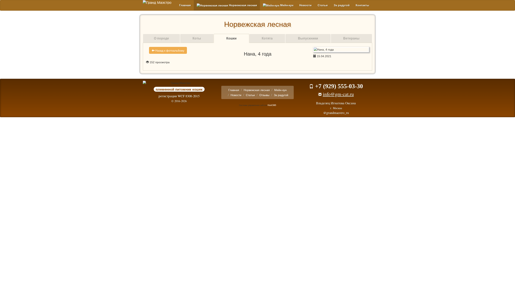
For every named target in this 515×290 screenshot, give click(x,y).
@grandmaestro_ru (336, 112)
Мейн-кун (286, 5)
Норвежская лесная (243, 5)
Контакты (362, 5)
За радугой (342, 5)
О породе (161, 38)
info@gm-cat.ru (338, 94)
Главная (185, 5)
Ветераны (351, 38)
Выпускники (308, 38)
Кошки (231, 38)
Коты (197, 38)
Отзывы (264, 95)
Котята (267, 38)
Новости (305, 5)
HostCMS (272, 105)
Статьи (323, 5)
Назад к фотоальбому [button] (169, 50)
